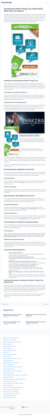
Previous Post (4, 304)
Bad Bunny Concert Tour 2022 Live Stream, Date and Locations (12, 315)
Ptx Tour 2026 (6, 352)
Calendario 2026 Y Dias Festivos (9, 346)
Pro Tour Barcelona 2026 (8, 373)
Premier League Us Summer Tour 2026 (11, 393)
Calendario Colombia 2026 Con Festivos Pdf (12, 342)
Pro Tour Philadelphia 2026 (8, 364)
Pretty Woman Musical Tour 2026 (10, 381)
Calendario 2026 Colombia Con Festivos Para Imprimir (14, 379)
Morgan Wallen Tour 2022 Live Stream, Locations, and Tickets (36, 322)
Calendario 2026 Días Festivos (9, 350)
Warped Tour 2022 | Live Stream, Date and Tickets (36, 315)
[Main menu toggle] (47, 2)
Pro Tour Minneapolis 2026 (8, 368)
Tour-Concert (5, 317)
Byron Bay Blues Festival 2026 (9, 395)
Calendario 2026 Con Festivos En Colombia (12, 366)
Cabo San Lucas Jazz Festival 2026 (10, 391)
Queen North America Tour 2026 (9, 339)
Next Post (46, 304)
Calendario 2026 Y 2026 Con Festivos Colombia (13, 383)
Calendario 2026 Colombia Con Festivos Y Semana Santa (15, 375)
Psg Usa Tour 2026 (7, 356)
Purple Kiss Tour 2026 (7, 344)
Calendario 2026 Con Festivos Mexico (11, 362)
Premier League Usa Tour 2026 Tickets (11, 389)
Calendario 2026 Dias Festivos (9, 354)
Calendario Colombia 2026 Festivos (10, 337)
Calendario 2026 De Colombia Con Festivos (12, 358)
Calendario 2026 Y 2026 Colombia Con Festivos (13, 387)
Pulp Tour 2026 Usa (7, 348)
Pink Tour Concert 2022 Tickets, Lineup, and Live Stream (12, 322)
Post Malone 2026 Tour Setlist (9, 397)
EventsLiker (6, 2)
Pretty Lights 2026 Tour (8, 385)
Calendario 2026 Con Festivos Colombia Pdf (12, 371)
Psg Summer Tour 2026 (8, 360)
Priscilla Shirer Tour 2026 (8, 377)
